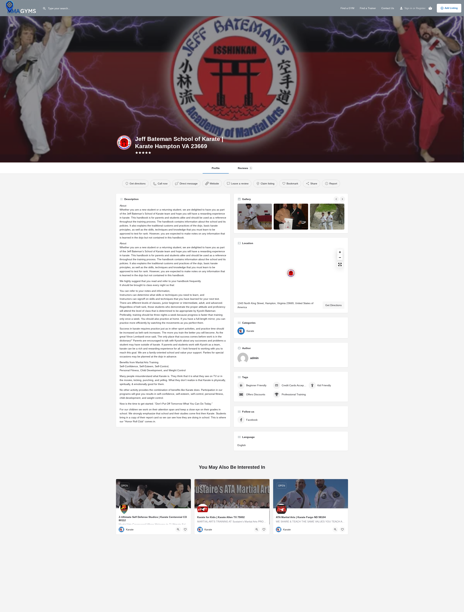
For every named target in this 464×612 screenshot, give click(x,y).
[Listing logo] (124, 142)
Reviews (244, 168)
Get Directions (333, 305)
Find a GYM (347, 8)
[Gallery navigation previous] (337, 199)
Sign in (408, 8)
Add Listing (451, 8)
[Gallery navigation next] (343, 199)
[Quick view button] (178, 529)
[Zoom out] (340, 257)
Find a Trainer (368, 8)
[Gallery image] (254, 217)
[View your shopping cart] (430, 8)
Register (421, 8)
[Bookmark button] (185, 529)
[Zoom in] (340, 252)
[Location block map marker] (291, 273)
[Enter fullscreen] (340, 264)
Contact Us (387, 8)
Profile (216, 168)
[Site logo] (21, 7)
